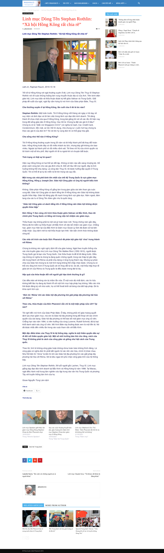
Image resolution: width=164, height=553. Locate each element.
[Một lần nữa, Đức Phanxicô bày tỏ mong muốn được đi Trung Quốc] (34, 518)
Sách (94, 3)
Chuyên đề (106, 3)
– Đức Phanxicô (51, 3)
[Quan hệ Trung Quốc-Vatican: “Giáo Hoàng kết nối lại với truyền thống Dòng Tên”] (88, 518)
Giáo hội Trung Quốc (33, 10)
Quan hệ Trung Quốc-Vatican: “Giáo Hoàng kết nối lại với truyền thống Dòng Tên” (87, 531)
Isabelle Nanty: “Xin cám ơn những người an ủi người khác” (39, 475)
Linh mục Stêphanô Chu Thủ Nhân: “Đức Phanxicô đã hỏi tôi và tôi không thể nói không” (87, 429)
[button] (139, 3)
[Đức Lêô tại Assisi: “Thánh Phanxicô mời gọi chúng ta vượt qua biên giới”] (111, 65)
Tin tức (66, 3)
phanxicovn (28, 29)
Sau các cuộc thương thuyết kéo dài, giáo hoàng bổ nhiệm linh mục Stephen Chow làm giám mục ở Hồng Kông (60, 430)
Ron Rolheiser (80, 3)
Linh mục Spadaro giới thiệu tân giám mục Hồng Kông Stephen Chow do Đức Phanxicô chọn (33, 429)
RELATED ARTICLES (33, 505)
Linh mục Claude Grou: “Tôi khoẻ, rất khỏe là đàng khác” (84, 475)
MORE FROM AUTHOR (55, 505)
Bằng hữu (120, 3)
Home (24, 10)
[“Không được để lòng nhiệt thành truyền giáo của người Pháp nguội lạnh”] (111, 22)
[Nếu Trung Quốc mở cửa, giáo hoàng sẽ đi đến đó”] (61, 518)
